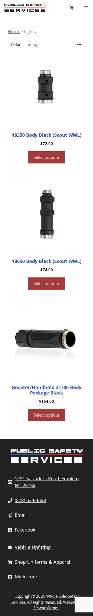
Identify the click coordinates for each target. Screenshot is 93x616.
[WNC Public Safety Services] (25, 8)
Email (21, 515)
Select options (46, 157)
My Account (27, 577)
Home (14, 31)
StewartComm (46, 607)
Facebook (25, 530)
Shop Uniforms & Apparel (42, 562)
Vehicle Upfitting (33, 547)
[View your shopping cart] (72, 8)
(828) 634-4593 (30, 500)
